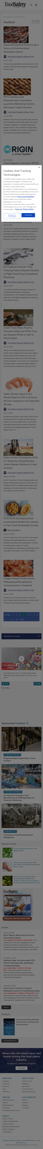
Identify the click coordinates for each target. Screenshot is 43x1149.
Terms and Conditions (25, 197)
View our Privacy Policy (24, 209)
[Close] (39, 167)
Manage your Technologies (12, 215)
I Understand (28, 215)
